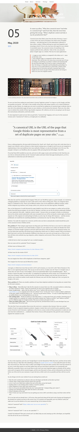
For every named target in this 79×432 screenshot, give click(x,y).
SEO (9, 46)
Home (26, 1)
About (31, 1)
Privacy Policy (44, 430)
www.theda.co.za (14, 292)
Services (38, 1)
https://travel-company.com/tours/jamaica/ (20, 265)
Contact (51, 1)
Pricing (45, 1)
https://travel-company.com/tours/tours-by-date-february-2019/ (25, 249)
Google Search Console (46, 362)
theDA (33, 430)
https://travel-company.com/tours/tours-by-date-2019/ (23, 255)
